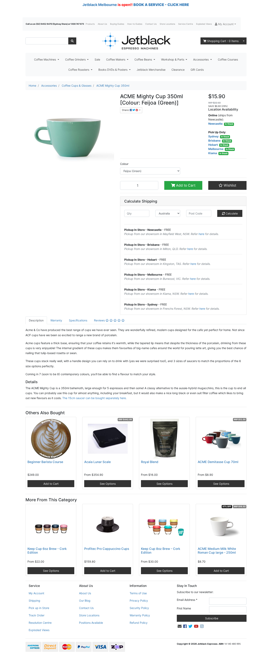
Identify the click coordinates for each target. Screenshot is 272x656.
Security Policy (139, 608)
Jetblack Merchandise (151, 69)
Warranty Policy (140, 615)
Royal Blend (149, 462)
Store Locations (167, 24)
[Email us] (180, 626)
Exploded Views (204, 24)
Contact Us (151, 24)
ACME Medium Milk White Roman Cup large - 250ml (217, 550)
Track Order (36, 615)
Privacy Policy (139, 600)
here (201, 234)
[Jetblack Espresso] (136, 41)
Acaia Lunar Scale (97, 462)
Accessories (201, 59)
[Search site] (72, 40)
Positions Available (91, 622)
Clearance (178, 69)
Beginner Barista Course (45, 462)
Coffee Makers (116, 59)
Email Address (187, 599)
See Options (108, 483)
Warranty (56, 320)
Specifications (78, 320)
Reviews (100, 320)
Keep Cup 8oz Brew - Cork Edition (160, 550)
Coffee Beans (143, 59)
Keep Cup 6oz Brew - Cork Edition (47, 550)
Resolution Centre (40, 622)
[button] (225, 24)
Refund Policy (139, 622)
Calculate (231, 213)
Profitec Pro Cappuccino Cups (106, 549)
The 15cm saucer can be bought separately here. (94, 398)
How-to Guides (134, 24)
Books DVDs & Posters (113, 69)
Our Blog (84, 600)
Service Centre (185, 24)
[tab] (36, 320)
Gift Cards (197, 69)
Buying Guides (117, 24)
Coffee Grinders (75, 59)
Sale (97, 59)
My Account (36, 593)
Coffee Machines (45, 59)
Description (36, 320)
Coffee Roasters (79, 69)
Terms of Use (138, 593)
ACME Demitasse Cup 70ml (218, 462)
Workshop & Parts (173, 59)
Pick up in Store (39, 608)
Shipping (34, 600)
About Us (102, 24)
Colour (124, 163)
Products (90, 24)
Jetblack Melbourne (99, 5)
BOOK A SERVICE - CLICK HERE (161, 5)
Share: (126, 110)
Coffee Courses (228, 59)
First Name (184, 608)
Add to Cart (185, 185)
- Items (223, 41)
